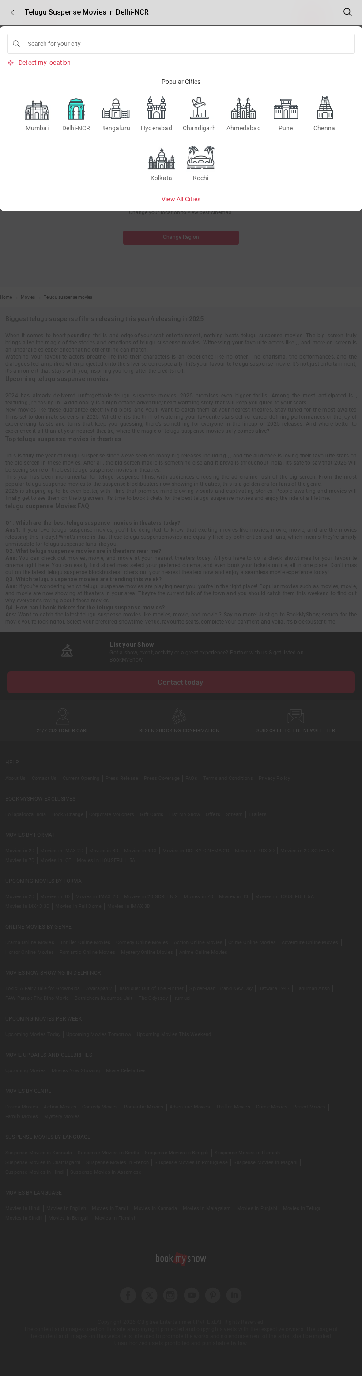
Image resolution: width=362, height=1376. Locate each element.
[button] (12, 12)
